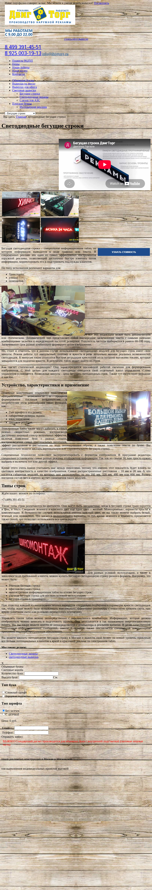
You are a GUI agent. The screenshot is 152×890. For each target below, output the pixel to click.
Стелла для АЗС (30, 100)
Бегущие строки (30, 93)
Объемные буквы (23, 80)
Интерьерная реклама (33, 107)
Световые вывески (24, 90)
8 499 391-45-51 (23, 47)
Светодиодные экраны (34, 97)
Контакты (18, 74)
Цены (15, 64)
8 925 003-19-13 (23, 53)
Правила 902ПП (22, 60)
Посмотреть (101, 3)
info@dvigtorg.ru (55, 54)
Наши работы (20, 67)
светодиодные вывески (23, 657)
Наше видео (19, 70)
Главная (21, 116)
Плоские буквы (22, 103)
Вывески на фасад (23, 83)
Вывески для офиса (24, 87)
